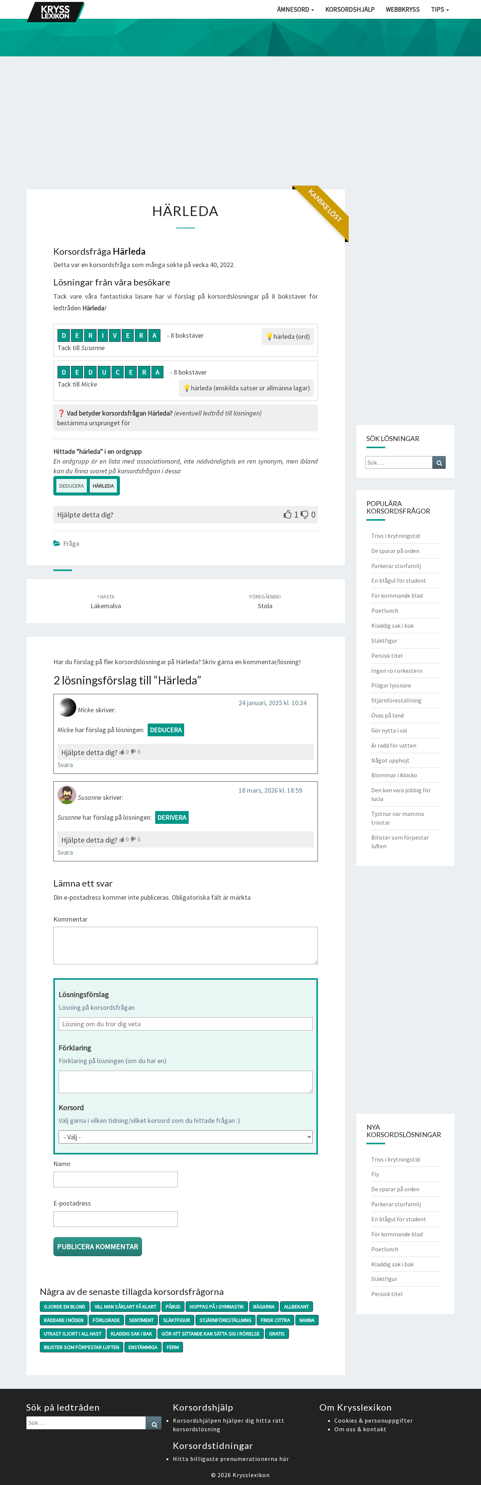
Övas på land (387, 715)
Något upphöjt (390, 760)
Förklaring (75, 1047)
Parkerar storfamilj (396, 566)
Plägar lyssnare (391, 685)
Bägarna (264, 1306)
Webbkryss (403, 9)
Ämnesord (293, 9)
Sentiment (141, 1320)
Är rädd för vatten (393, 745)
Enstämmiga (143, 1347)
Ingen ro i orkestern (396, 670)
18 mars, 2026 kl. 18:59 (270, 790)
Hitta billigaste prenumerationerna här (231, 1458)
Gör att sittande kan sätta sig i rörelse (211, 1333)
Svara (65, 764)
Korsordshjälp (350, 9)
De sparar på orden (395, 550)
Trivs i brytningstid (395, 535)
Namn (61, 1163)
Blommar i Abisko (394, 775)
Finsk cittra (275, 1320)
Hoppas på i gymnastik (217, 1306)
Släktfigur (176, 1320)
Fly (375, 1174)
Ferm (173, 1347)
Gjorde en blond (64, 1306)
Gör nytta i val (389, 730)
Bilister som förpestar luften (81, 1347)
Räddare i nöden (63, 1320)
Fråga (71, 543)
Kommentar (70, 919)
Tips (438, 9)
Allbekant (296, 1306)
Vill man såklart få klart (125, 1306)
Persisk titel (387, 655)
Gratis (277, 1333)
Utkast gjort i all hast (72, 1333)
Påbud (173, 1306)
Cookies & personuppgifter (373, 1420)
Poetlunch (384, 610)
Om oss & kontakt (360, 1429)
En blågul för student (398, 580)
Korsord (71, 1107)
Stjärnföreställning (225, 1320)
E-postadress (72, 1203)
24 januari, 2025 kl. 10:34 (273, 702)
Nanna (307, 1320)
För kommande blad (397, 595)
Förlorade (106, 1320)
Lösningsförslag (84, 994)
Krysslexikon (251, 1475)
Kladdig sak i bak (131, 1333)
